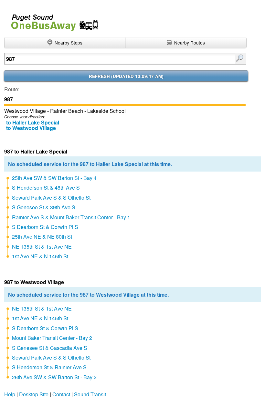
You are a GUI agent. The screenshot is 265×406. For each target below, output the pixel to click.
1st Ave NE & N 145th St (40, 256)
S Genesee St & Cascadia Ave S (49, 348)
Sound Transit (90, 394)
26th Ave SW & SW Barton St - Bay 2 (54, 377)
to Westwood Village (31, 128)
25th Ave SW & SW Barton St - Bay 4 (54, 178)
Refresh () (126, 76)
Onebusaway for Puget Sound (51, 20)
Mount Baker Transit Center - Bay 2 (52, 338)
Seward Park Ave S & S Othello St (51, 197)
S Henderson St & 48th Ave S (46, 187)
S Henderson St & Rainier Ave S (49, 367)
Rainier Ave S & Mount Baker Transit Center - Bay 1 (71, 217)
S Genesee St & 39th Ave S (43, 207)
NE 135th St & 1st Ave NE (42, 246)
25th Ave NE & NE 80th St (42, 236)
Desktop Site (33, 394)
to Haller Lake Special (32, 122)
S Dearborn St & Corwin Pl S (45, 227)
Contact (61, 394)
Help (9, 394)
